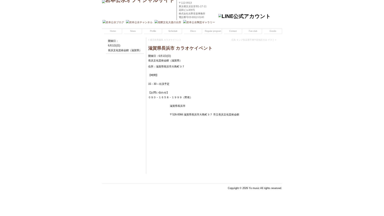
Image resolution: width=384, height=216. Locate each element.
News (133, 31)
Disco (193, 31)
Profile (153, 31)
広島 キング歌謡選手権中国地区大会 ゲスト (252, 40)
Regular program (213, 31)
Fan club (253, 31)
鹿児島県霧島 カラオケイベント (165, 40)
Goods (273, 31)
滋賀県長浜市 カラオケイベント (180, 48)
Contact (233, 31)
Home (113, 31)
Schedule (172, 31)
